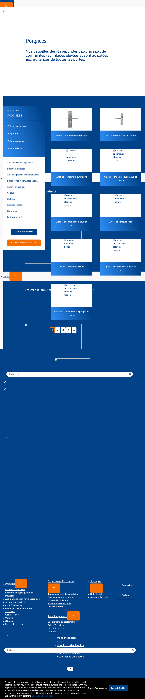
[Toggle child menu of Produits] (21, 583)
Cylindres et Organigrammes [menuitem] (20, 162)
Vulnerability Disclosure (70, 657)
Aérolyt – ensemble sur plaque (120, 136)
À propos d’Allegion (99, 597)
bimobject (53, 632)
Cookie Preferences (97, 688)
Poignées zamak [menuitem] (16, 141)
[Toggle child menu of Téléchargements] (73, 616)
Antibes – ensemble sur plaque (71, 177)
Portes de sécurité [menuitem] (15, 217)
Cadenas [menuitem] (11, 199)
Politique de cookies (68, 653)
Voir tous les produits (24, 232)
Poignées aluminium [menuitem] (17, 126)
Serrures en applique (15, 602)
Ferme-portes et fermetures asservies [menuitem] (23, 181)
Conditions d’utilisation (70, 645)
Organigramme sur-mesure (61, 597)
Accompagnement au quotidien (63, 594)
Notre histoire (97, 594)
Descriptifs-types (56, 628)
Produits (10, 583)
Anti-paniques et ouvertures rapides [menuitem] (23, 174)
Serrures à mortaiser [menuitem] (16, 169)
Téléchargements (57, 616)
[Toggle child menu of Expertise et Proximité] (54, 588)
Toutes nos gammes (22, 101)
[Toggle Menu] (6, 437)
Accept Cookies (118, 688)
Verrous (9, 618)
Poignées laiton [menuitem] (15, 149)
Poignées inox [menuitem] (14, 134)
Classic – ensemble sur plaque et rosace (120, 178)
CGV (59, 642)
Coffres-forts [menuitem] (12, 211)
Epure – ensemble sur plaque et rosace (120, 268)
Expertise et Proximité (61, 581)
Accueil (6, 101)
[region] (72, 688)
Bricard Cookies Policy (42, 696)
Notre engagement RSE (59, 604)
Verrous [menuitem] (10, 193)
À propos (95, 581)
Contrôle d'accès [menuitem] (14, 205)
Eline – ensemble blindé (120, 222)
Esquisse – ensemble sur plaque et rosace (71, 313)
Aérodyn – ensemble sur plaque (71, 136)
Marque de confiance (58, 600)
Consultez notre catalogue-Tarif (24, 243)
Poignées (14, 115)
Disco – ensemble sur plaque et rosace (71, 223)
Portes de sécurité (14, 624)
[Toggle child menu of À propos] (96, 588)
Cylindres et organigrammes (19, 593)
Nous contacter (55, 607)
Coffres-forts (12, 615)
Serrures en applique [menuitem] (16, 187)
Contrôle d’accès (13, 605)
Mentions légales (67, 638)
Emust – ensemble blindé (71, 267)
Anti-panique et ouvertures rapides (22, 599)
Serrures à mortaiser (15, 590)
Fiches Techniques (57, 625)
